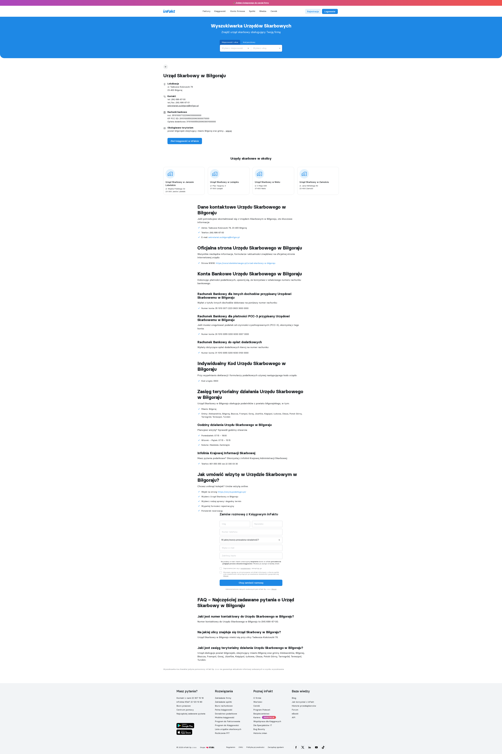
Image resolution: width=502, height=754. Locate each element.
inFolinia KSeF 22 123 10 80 (189, 702)
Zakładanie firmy (223, 698)
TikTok (323, 747)
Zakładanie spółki (223, 702)
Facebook (296, 747)
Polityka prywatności (255, 747)
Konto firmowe (237, 11)
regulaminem (245, 568)
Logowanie (329, 11)
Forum (295, 709)
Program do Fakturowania (227, 721)
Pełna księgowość (223, 709)
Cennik (274, 11)
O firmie (257, 698)
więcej (229, 131)
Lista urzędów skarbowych (228, 729)
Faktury (206, 11)
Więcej (225, 576)
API (293, 717)
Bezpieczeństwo (261, 713)
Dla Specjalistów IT (262, 725)
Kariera (256, 717)
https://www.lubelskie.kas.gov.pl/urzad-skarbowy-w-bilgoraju (245, 263)
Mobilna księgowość (224, 717)
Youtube (316, 747)
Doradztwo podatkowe (226, 713)
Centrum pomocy (185, 709)
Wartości (257, 702)
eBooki (295, 713)
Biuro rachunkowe (224, 705)
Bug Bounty (259, 729)
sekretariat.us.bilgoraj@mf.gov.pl (183, 105)
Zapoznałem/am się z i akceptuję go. (242, 568)
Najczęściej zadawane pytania (190, 713)
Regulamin (230, 747)
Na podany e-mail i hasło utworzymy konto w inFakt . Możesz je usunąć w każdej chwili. (251, 563)
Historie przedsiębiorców (304, 705)
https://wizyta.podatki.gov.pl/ (232, 492)
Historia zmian (260, 733)
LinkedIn (309, 747)
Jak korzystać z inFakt (303, 702)
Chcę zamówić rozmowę (251, 582)
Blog (294, 698)
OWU (241, 747)
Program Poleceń (261, 709)
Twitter (302, 747)
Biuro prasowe (183, 705)
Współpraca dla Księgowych (267, 721)
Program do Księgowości (227, 725)
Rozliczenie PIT (222, 733)
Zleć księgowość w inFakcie (185, 141)
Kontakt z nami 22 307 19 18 (190, 698)
